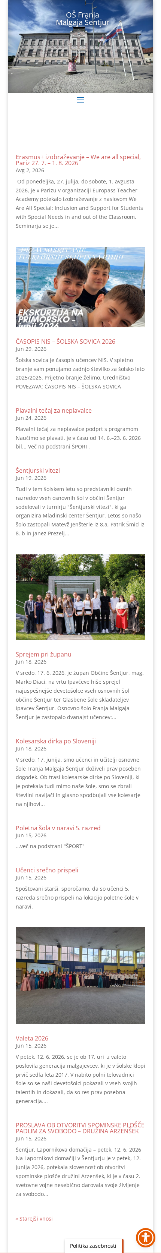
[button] (80, 100)
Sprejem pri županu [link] (44, 654)
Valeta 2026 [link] (32, 1038)
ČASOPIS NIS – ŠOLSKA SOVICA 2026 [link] (65, 341)
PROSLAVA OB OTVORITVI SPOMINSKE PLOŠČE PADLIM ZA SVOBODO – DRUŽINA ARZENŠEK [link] (80, 1128)
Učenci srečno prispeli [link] (47, 870)
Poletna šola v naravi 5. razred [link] (58, 828)
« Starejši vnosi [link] (34, 1218)
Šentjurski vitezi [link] (38, 470)
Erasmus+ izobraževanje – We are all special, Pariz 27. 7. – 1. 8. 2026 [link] (78, 160)
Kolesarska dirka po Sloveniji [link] (56, 741)
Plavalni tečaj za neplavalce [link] (54, 410)
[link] (80, 287)
